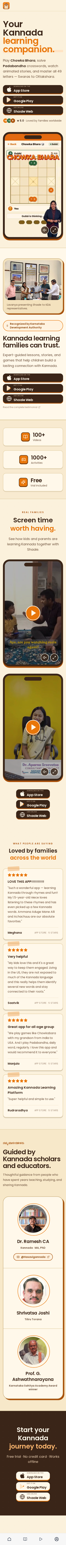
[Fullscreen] (54, 230)
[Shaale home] (6, 5)
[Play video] (33, 613)
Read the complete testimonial (20, 407)
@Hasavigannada (33, 1257)
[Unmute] (45, 230)
